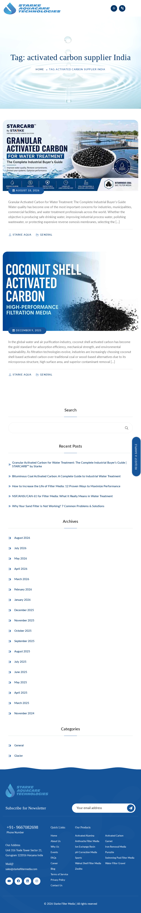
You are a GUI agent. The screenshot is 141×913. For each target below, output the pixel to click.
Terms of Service (59, 874)
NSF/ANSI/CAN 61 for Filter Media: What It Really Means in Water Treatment (62, 496)
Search (70, 410)
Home (40, 69)
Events (54, 852)
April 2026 (20, 569)
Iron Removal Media (115, 847)
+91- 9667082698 (22, 827)
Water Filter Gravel (115, 863)
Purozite (109, 852)
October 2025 (23, 630)
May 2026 (20, 558)
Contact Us (56, 885)
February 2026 (23, 589)
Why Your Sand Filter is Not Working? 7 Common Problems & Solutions (58, 506)
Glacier (18, 755)
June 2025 (20, 672)
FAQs (53, 858)
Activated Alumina (84, 836)
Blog (53, 869)
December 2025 (24, 610)
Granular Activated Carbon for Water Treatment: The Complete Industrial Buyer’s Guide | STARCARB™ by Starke (69, 464)
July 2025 (20, 661)
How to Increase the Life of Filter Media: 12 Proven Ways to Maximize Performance (66, 486)
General (19, 745)
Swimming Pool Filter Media (119, 858)
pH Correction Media (86, 852)
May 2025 (20, 682)
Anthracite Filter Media (87, 841)
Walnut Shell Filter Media (88, 863)
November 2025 (24, 620)
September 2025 (24, 641)
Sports (78, 858)
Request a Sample (136, 456)
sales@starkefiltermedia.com (21, 869)
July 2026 (20, 548)
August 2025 (22, 651)
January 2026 (22, 600)
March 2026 (21, 579)
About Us (56, 841)
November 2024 (24, 713)
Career (54, 863)
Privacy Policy (58, 880)
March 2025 (21, 703)
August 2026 (22, 538)
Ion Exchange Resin (85, 847)
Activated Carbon (114, 836)
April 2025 (20, 692)
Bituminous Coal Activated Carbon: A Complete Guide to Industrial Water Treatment (66, 476)
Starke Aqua (22, 235)
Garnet (109, 841)
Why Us (55, 847)
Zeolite (78, 869)
